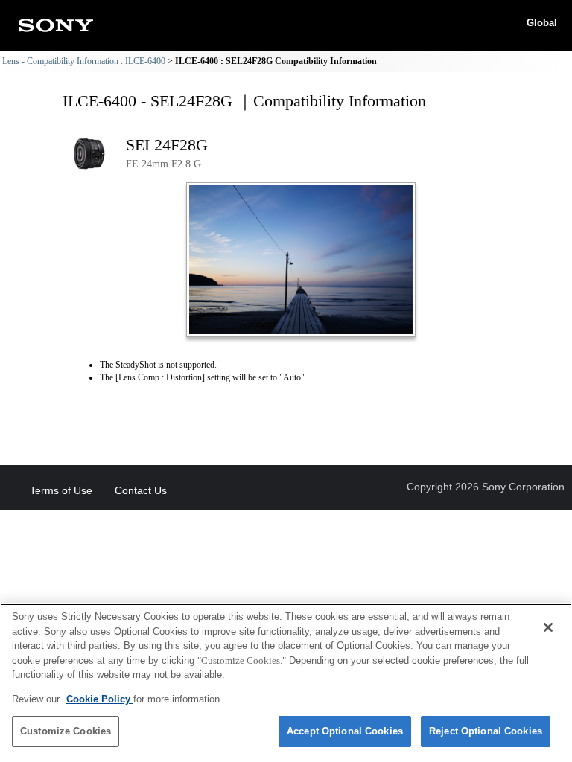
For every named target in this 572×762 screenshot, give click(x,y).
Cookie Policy (99, 699)
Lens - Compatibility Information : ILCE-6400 (83, 61)
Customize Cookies (65, 731)
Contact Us (141, 490)
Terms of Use (61, 490)
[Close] (548, 627)
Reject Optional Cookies (485, 731)
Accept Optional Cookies (345, 731)
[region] (286, 682)
